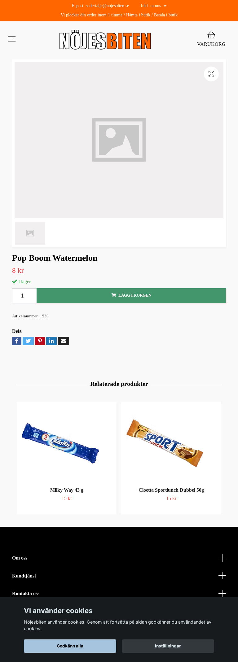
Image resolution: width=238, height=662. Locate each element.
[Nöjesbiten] (105, 39)
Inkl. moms (151, 5)
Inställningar (168, 645)
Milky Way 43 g (66, 490)
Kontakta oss (25, 593)
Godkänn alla (70, 645)
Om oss (19, 557)
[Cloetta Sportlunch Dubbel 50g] (171, 443)
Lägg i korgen (134, 295)
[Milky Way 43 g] (67, 443)
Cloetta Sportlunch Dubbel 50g (171, 490)
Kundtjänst (24, 575)
